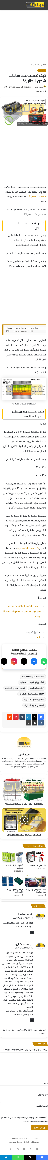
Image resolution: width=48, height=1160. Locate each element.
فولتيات (13, 1138)
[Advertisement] (24, 37)
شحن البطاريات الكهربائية (31, 682)
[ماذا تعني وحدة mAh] (35, 857)
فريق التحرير (39, 87)
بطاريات (34, 65)
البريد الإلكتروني (42, 1095)
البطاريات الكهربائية (36, 196)
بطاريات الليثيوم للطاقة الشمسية (24, 606)
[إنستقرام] (14, 661)
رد (32, 932)
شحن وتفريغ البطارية (14, 688)
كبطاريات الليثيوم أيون (28, 548)
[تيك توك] (4, 661)
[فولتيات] (35, 5)
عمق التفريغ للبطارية (33, 699)
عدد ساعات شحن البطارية (30, 694)
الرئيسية (41, 65)
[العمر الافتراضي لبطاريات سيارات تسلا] (35, 881)
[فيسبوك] (34, 661)
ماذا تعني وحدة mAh (38, 865)
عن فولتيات (35, 1142)
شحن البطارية (36, 688)
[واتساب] (44, 661)
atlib (39, 637)
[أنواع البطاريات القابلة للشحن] (12, 857)
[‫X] (34, 717)
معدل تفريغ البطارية (33, 705)
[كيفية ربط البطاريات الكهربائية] (12, 881)
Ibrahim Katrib (25, 914)
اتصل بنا (26, 1142)
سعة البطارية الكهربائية (32, 676)
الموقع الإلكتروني (42, 1106)
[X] (24, 661)
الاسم (45, 1083)
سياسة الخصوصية (15, 1142)
